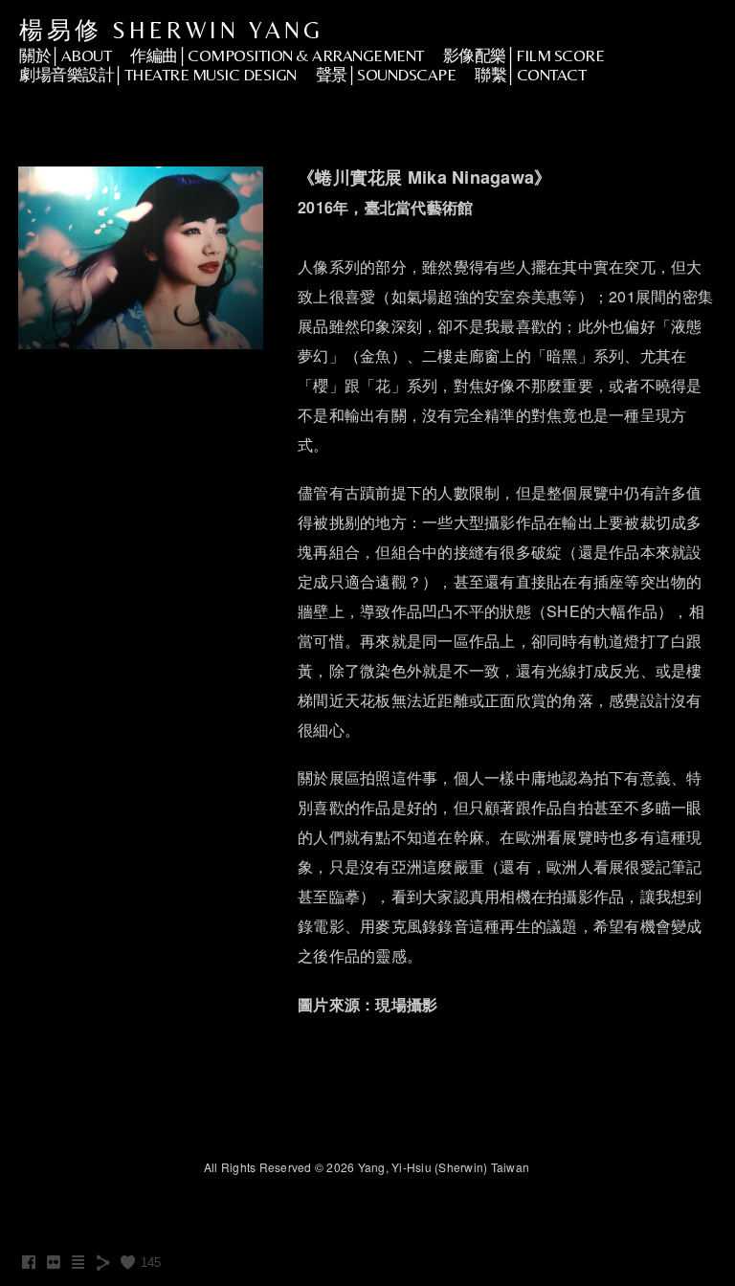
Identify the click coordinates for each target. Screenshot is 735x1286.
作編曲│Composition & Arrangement (277, 55)
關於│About (65, 55)
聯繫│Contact (530, 74)
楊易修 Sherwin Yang (171, 30)
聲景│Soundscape (386, 74)
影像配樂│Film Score (524, 55)
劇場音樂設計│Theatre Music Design (158, 74)
